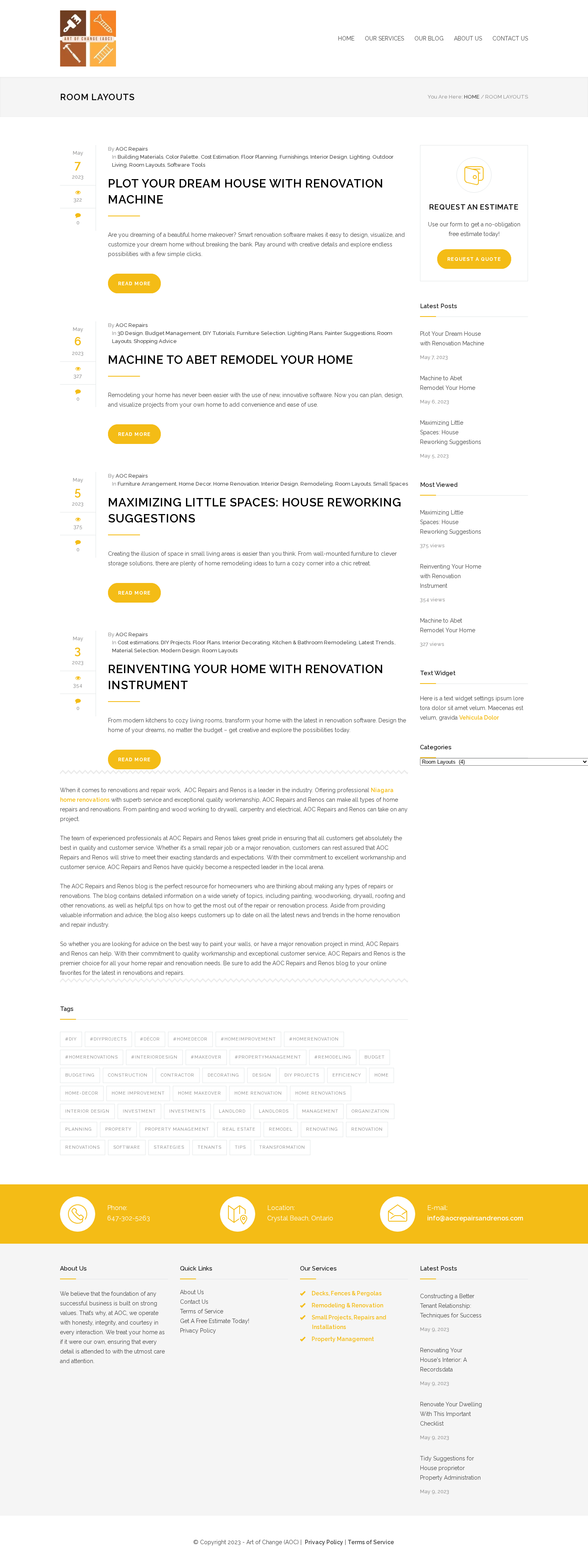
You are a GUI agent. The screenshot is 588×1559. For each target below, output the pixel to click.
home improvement (138, 1093)
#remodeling (332, 1057)
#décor (150, 1039)
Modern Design (180, 650)
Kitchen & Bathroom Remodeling (314, 642)
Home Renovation (236, 484)
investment (139, 1111)
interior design (87, 1111)
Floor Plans (206, 642)
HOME (346, 38)
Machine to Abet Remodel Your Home (230, 360)
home (381, 1075)
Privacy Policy (198, 1330)
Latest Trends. (377, 642)
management (320, 1111)
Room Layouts (147, 165)
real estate (239, 1129)
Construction (128, 1075)
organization (370, 1111)
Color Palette (182, 157)
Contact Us (194, 1302)
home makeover (199, 1093)
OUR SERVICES (384, 38)
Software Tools (186, 165)
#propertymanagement (268, 1057)
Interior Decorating (246, 642)
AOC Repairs (132, 149)
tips (240, 1147)
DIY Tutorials (218, 333)
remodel (281, 1129)
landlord (232, 1111)
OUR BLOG (429, 38)
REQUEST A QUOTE (474, 259)
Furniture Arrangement (147, 484)
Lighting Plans (305, 333)
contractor (177, 1075)
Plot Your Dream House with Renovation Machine (452, 339)
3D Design (130, 333)
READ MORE (134, 283)
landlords (274, 1111)
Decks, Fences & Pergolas (347, 1293)
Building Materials (140, 157)
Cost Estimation (220, 157)
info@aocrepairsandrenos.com (475, 1218)
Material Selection (135, 650)
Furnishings (294, 157)
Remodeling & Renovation (347, 1305)
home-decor (81, 1093)
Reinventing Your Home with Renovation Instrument (450, 576)
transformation (282, 1147)
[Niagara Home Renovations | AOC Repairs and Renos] (134, 38)
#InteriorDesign (154, 1057)
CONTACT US (510, 38)
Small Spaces (390, 484)
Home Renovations (320, 1093)
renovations (82, 1147)
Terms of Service (201, 1311)
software (126, 1147)
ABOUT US (468, 38)
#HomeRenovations (91, 1057)
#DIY (71, 1039)
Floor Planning (259, 157)
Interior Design (328, 157)
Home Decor (195, 484)
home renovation (258, 1093)
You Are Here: (445, 97)
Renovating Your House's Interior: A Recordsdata (443, 1360)
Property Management (177, 1129)
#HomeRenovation (314, 1039)
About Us (192, 1292)
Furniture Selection (261, 333)
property (118, 1129)
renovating (322, 1129)
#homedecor (190, 1039)
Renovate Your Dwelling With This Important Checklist (451, 1414)
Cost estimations (138, 642)
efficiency (346, 1075)
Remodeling (316, 484)
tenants (210, 1147)
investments (187, 1111)
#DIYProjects (108, 1039)
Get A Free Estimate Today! (214, 1321)
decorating (223, 1075)
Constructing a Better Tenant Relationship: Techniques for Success (451, 1306)
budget (374, 1057)
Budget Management (172, 333)
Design (261, 1075)
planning (78, 1129)
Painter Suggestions (350, 333)
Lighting (360, 157)
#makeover (206, 1057)
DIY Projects (175, 642)
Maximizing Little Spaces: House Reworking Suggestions (450, 432)
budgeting (80, 1075)
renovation (367, 1129)
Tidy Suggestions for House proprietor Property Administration (450, 1468)
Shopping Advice (155, 341)
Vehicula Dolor (479, 717)
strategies (169, 1147)
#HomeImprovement (248, 1039)
